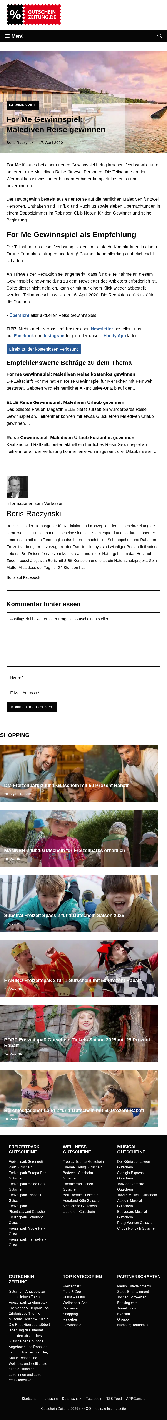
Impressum (49, 1398)
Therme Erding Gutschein (82, 1167)
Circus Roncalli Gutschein (137, 1228)
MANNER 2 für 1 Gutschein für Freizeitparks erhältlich (64, 850)
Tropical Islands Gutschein (83, 1161)
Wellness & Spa (75, 1303)
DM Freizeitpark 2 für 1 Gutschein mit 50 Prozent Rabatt (66, 785)
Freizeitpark (72, 1286)
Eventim (123, 1314)
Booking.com (127, 1303)
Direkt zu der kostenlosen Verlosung (44, 349)
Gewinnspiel (72, 1325)
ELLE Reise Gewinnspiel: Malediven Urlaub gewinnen (65, 402)
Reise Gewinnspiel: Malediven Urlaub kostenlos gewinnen (70, 437)
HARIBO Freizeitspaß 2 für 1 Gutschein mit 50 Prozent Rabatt (72, 980)
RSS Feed (113, 1398)
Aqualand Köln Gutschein (82, 1200)
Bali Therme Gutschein (80, 1195)
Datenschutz (71, 1398)
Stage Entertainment (133, 1291)
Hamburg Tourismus (132, 1325)
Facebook (24, 335)
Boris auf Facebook (23, 577)
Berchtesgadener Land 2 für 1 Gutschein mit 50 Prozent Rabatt (74, 1110)
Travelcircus (126, 1308)
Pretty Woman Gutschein (136, 1223)
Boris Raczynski (20, 142)
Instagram (54, 335)
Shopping (70, 1314)
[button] (160, 36)
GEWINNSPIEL (22, 105)
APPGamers (135, 1398)
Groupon (124, 1319)
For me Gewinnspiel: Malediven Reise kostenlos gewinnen (71, 374)
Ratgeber (70, 1319)
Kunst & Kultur (74, 1297)
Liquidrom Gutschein (79, 1211)
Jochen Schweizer (131, 1297)
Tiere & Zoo (72, 1291)
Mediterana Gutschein (80, 1206)
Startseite (29, 1398)
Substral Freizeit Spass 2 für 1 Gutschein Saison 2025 (64, 915)
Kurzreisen (71, 1308)
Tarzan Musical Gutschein (137, 1195)
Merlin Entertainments (134, 1286)
